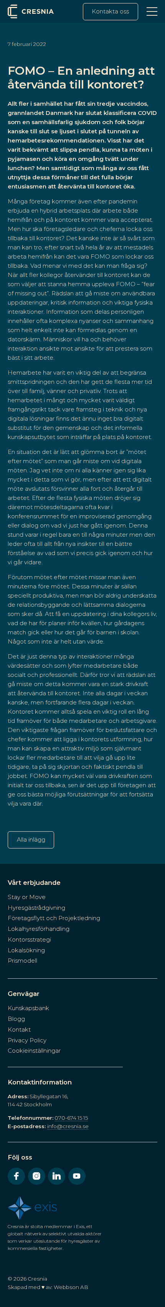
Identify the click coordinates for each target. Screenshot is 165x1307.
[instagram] (36, 1176)
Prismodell (22, 960)
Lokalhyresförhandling (38, 928)
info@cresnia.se (68, 1126)
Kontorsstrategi (29, 939)
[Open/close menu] (152, 11)
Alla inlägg (31, 839)
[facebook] (16, 1176)
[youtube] (77, 1176)
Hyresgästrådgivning (36, 907)
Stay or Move (27, 897)
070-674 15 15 (71, 1118)
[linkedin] (56, 1176)
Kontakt (19, 1029)
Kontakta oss (110, 11)
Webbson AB (71, 1287)
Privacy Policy (27, 1040)
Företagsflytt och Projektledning (54, 918)
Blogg (16, 1018)
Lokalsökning (26, 950)
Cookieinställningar (34, 1050)
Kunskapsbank (28, 1008)
